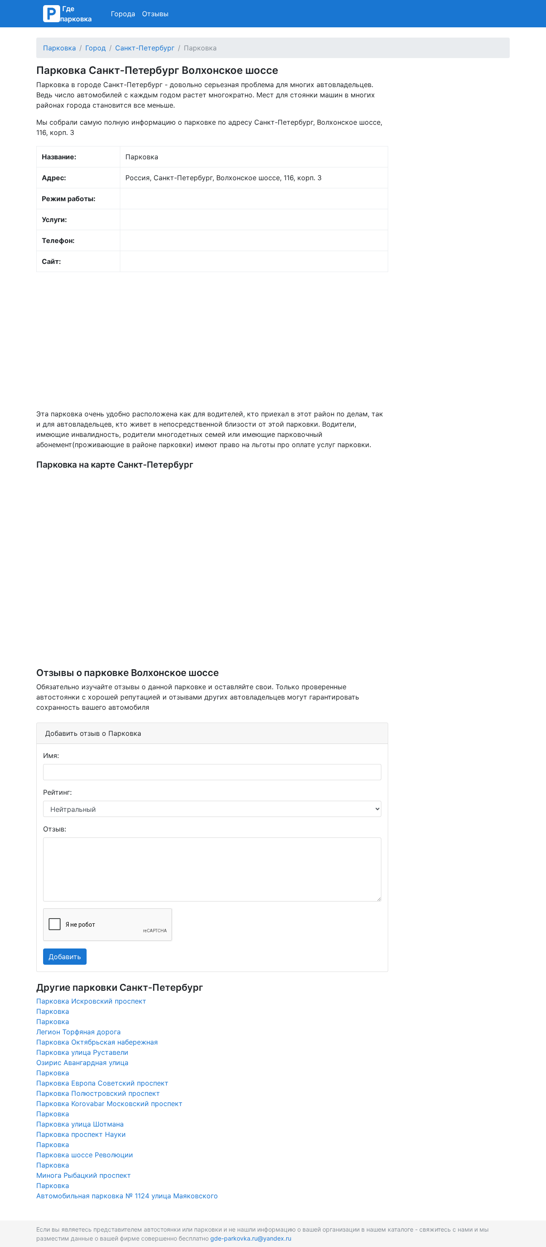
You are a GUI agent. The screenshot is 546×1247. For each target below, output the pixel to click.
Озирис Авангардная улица (82, 1062)
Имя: (51, 755)
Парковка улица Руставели (82, 1052)
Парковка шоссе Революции (84, 1154)
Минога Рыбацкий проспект (83, 1175)
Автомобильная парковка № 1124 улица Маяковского (127, 1195)
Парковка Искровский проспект (91, 1001)
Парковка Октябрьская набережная (97, 1042)
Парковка (59, 48)
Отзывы (155, 13)
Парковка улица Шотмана (80, 1124)
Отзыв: (54, 829)
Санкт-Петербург (144, 48)
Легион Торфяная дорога (78, 1031)
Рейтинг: (57, 792)
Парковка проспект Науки (81, 1134)
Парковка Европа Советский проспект (102, 1083)
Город (95, 48)
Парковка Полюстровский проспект (98, 1093)
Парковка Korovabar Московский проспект (109, 1103)
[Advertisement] (212, 340)
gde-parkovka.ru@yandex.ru (250, 1238)
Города (123, 13)
